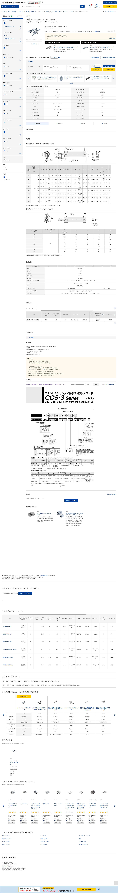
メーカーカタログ (44, 575)
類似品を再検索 (72, 500)
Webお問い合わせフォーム (8, 866)
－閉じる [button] (71, 83)
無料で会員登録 (86, 889)
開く (96, 384)
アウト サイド (43, 844)
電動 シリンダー (44, 838)
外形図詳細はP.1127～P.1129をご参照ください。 (54, 384)
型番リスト (60, 123)
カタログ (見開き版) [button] (109, 384)
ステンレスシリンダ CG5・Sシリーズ (63, 11)
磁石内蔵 (7, 66)
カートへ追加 (110, 69)
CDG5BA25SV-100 (7, 641)
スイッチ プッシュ (6, 838)
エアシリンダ (49, 11)
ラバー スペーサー (83, 844)
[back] (3, 715)
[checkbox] (12, 23)
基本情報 (31, 337)
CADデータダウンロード (109, 57)
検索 (82, 6)
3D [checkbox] (6, 169)
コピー (55, 57)
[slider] (75, 384)
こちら (55, 36)
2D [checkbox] (6, 167)
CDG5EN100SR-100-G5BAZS (9, 649)
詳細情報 (83, 123)
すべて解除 (19, 15)
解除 (20, 28)
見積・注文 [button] (111, 6)
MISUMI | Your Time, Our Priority (9, 2)
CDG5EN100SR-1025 (8, 657)
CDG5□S (7, 160)
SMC (27, 16)
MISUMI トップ (5, 11)
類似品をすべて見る (111, 494)
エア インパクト (6, 835)
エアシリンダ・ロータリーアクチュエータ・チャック (31, 11)
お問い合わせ (96, 7)
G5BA (7, 113)
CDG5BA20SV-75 (7, 634)
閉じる (99, 889)
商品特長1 (34, 384)
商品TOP (28, 384)
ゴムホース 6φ (82, 841)
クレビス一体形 (9, 85)
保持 (80, 838)
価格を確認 (109, 66)
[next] (114, 715)
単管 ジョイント (6, 844)
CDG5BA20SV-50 (7, 626)
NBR (7, 104)
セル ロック (43, 835)
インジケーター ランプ (84, 835)
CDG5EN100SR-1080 (8, 665)
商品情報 (38, 123)
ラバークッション (9, 57)
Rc (6, 75)
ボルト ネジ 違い (6, 841)
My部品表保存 (95, 57)
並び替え (103, 315)
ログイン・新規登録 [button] (111, 2)
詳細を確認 (97, 31)
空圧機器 (14, 11)
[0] (90, 5)
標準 (6, 47)
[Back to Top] (116, 883)
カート (90, 7)
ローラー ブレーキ (44, 841)
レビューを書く (26, 593)
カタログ (35, 44)
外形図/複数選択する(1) (9, 26)
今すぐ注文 (97, 69)
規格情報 (40, 384)
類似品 (31, 61)
